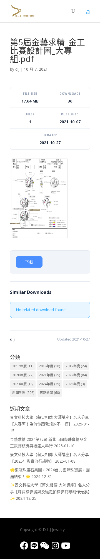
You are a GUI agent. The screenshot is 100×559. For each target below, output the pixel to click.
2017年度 (22, 366)
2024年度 (49, 384)
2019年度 (76, 366)
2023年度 (22, 384)
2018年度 (49, 366)
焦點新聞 (50, 392)
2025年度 (75, 384)
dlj (17, 69)
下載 (29, 262)
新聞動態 (23, 392)
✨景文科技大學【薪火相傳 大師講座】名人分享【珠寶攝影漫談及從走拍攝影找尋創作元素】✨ (50, 491)
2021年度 (49, 375)
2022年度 (76, 375)
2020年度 (22, 375)
